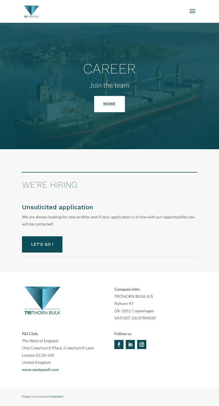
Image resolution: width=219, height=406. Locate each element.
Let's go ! (42, 244)
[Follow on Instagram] (141, 344)
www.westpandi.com (40, 369)
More (109, 103)
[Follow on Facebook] (118, 344)
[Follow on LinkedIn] (130, 344)
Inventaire (56, 396)
